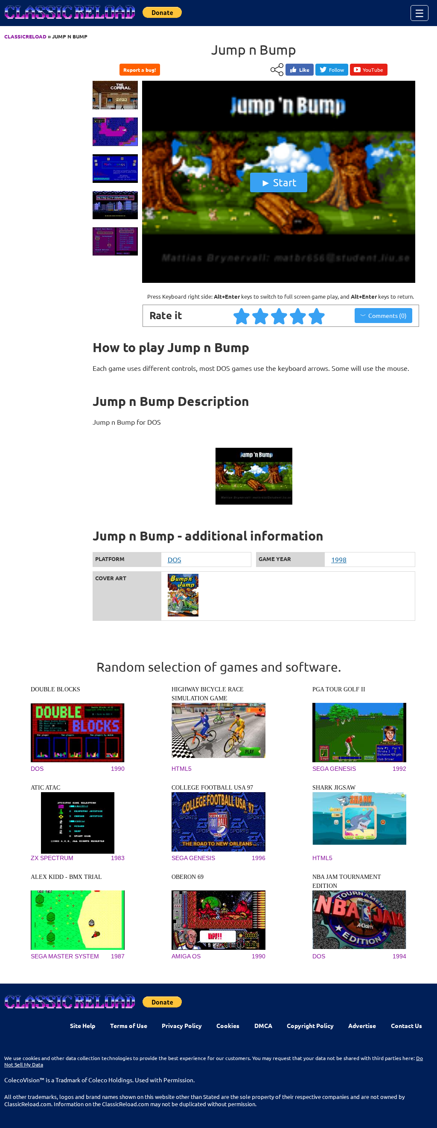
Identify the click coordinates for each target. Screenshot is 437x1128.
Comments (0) (387, 315)
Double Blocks (55, 689)
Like (304, 69)
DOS (174, 559)
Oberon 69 (188, 877)
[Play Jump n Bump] (278, 280)
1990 (118, 768)
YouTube (373, 69)
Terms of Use (128, 1025)
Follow (336, 69)
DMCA (263, 1025)
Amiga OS (186, 956)
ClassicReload (25, 36)
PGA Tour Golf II (338, 689)
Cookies (227, 1025)
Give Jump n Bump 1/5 (242, 315)
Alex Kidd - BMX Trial (66, 877)
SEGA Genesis (334, 768)
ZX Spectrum (52, 858)
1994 (399, 956)
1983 (118, 858)
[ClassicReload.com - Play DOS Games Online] (69, 20)
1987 (118, 956)
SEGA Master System (65, 956)
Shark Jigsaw (333, 787)
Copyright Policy (310, 1025)
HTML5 (182, 768)
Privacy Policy (182, 1025)
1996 (258, 858)
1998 (339, 559)
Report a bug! (139, 69)
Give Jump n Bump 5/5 (317, 315)
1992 (399, 768)
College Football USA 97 (212, 787)
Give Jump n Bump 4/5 (298, 315)
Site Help (82, 1025)
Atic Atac (45, 787)
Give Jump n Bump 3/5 (279, 315)
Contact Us (406, 1025)
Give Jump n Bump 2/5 (261, 315)
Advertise (362, 1025)
